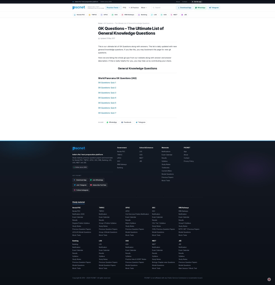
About (178, 1)
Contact (184, 1)
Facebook (127, 122)
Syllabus (165, 161)
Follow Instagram (82, 190)
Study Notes (166, 164)
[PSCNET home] (78, 148)
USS (165, 14)
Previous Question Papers (81, 229)
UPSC (106, 14)
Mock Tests (166, 180)
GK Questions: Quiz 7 (107, 113)
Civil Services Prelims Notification (137, 214)
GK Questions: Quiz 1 (107, 83)
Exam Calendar (167, 155)
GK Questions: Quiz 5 (107, 103)
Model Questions (168, 174)
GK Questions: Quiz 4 (107, 98)
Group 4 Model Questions (108, 232)
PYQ (124, 7)
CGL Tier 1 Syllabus (159, 223)
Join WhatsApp (98, 180)
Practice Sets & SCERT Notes (135, 259)
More (143, 7)
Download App (185, 7)
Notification (103, 214)
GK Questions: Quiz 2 (107, 88)
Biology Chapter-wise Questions (163, 262)
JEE (185, 14)
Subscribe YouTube (99, 185)
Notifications (166, 151)
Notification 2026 (78, 214)
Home (100, 23)
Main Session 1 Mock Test (188, 268)
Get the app (197, 1)
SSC (116, 14)
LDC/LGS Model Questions (81, 232)
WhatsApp (113, 122)
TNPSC (94, 14)
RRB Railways (129, 14)
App (185, 151)
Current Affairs (167, 171)
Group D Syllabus (185, 223)
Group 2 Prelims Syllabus (107, 223)
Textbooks (165, 168)
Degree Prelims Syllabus (81, 223)
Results (164, 158)
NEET (175, 14)
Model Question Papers (107, 265)
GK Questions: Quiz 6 (107, 108)
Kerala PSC (81, 14)
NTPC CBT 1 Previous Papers (189, 229)
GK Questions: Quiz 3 (107, 93)
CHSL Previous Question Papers (163, 229)
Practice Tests (112, 7)
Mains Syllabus (130, 223)
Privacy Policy (189, 161)
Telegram (141, 122)
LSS (155, 14)
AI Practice (135, 7)
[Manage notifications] (269, 279)
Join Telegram (81, 185)
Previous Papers (167, 177)
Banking (144, 14)
